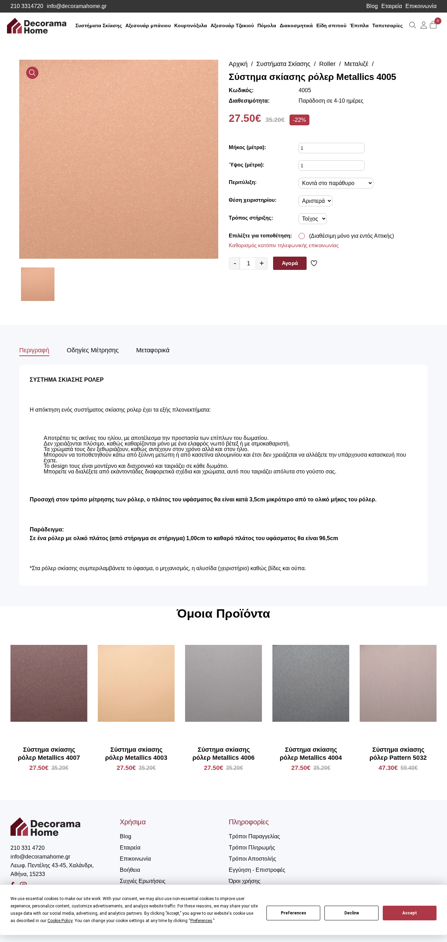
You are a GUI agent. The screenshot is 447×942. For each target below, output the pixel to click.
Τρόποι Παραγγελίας (254, 836)
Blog (372, 6)
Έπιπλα (359, 25)
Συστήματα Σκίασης (98, 25)
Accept (409, 913)
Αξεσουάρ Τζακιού (232, 25)
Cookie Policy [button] (60, 920)
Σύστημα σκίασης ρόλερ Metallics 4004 (311, 753)
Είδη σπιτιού (331, 25)
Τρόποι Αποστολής (252, 859)
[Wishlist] (315, 263)
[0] (433, 25)
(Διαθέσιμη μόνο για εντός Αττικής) (351, 236)
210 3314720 (26, 6)
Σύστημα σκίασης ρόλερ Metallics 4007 (49, 753)
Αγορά (290, 263)
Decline (351, 913)
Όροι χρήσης (245, 881)
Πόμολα (266, 25)
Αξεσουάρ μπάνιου (148, 25)
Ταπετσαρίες (387, 25)
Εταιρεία (391, 6)
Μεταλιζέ (356, 63)
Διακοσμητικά (296, 25)
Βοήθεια (130, 870)
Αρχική (238, 63)
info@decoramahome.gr (77, 6)
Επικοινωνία (421, 6)
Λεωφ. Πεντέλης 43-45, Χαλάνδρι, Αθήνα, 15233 (52, 869)
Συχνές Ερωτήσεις (143, 881)
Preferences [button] (201, 920)
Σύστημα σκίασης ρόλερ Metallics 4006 (223, 753)
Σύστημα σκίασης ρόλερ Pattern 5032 (398, 753)
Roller (327, 63)
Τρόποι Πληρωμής (252, 848)
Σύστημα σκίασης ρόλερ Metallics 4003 (136, 753)
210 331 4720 (27, 848)
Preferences (293, 913)
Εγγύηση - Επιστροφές (257, 870)
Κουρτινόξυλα (190, 25)
